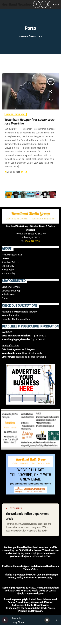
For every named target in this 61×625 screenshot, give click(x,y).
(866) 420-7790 (32, 241)
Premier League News (16, 114)
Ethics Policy (8, 265)
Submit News (8, 294)
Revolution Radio (10, 315)
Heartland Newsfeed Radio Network (19, 311)
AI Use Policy (8, 269)
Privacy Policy (8, 273)
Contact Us (7, 298)
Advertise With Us (10, 262)
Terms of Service (37, 577)
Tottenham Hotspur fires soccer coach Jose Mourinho (30, 121)
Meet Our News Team (12, 254)
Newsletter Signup (11, 286)
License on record (41, 556)
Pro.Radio (7, 566)
